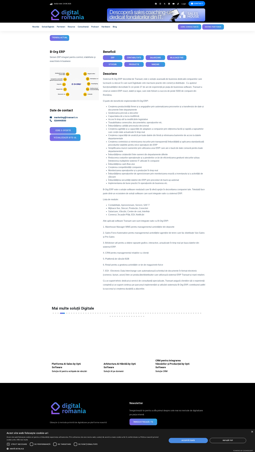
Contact (198, 4)
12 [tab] (83, 312)
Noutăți (35, 27)
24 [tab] (112, 312)
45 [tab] (162, 312)
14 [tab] (88, 312)
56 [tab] (188, 312)
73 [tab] (136, 315)
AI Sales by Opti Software (169, 358)
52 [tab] (179, 312)
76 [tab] (143, 315)
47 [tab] (167, 312)
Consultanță (83, 27)
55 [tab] (186, 312)
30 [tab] (126, 312)
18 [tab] (97, 312)
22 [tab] (107, 312)
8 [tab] (74, 312)
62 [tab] (110, 315)
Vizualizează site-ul (65, 137)
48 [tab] (169, 312)
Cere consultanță (190, 27)
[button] (85, 448)
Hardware (105, 27)
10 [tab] (78, 312)
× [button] (252, 432)
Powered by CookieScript (243, 451)
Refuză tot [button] (228, 440)
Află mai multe (22, 440)
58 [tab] (193, 312)
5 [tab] (64, 312)
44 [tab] (160, 312)
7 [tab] (71, 312)
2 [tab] (55, 312)
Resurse (71, 27)
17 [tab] (95, 312)
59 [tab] (195, 312)
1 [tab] (53, 312)
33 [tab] (133, 312)
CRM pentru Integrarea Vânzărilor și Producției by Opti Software (121, 363)
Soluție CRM (110, 370)
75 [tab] (141, 315)
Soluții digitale (48, 27)
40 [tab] (150, 312)
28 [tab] (121, 312)
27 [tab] (119, 312)
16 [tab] (93, 312)
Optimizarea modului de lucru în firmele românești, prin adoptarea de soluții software (108, 37)
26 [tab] (117, 312)
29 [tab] (124, 312)
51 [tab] (176, 312)
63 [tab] (112, 315)
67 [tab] (122, 315)
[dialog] (127, 440)
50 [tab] (174, 312)
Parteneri (61, 27)
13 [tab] (85, 312)
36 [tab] (140, 312)
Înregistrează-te (143, 421)
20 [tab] (102, 312)
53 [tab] (181, 312)
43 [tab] (157, 312)
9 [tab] (76, 312)
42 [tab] (155, 312)
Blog (115, 27)
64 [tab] (115, 315)
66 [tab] (119, 315)
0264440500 (60, 119)
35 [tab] (138, 312)
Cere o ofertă (63, 129)
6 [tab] (69, 312)
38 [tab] (145, 312)
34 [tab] (136, 312)
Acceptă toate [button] (188, 440)
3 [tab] (58, 312)
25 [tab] (114, 312)
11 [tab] (81, 312)
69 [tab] (127, 315)
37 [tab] (143, 312)
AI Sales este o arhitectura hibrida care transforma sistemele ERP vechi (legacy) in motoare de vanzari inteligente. (173, 366)
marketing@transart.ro (66, 116)
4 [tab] (60, 312)
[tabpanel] (76, 344)
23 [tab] (109, 312)
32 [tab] (131, 312)
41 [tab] (152, 312)
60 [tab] (198, 312)
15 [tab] (90, 312)
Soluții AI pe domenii (62, 370)
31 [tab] (128, 312)
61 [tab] (200, 312)
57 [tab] (191, 312)
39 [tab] (148, 312)
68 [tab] (124, 315)
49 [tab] (172, 312)
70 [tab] (129, 315)
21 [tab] (105, 312)
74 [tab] (138, 315)
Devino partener (213, 27)
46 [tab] (164, 312)
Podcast (95, 27)
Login (184, 4)
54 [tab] (183, 312)
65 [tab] (117, 315)
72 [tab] (134, 315)
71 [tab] (131, 315)
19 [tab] (100, 312)
